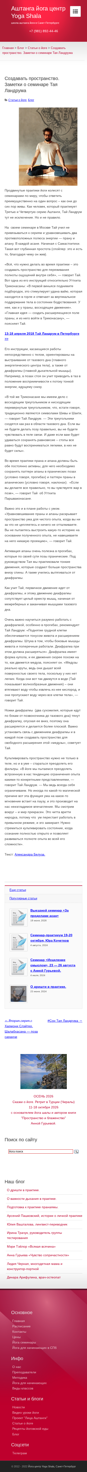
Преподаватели (24, 1372)
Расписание (21, 1326)
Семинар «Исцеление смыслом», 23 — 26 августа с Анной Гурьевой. (52, 965)
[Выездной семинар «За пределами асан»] (19, 917)
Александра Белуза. (30, 854)
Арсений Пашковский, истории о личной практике (44, 1216)
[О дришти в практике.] (19, 994)
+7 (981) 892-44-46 (43, 31)
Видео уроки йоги (25, 1412)
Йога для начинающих (29, 1383)
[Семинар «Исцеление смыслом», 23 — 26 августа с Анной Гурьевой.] (19, 967)
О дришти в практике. (48, 986)
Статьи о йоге (22, 1423)
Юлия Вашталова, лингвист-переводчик (37, 1224)
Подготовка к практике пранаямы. (32, 1207)
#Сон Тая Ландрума (65, 1020)
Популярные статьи (23, 898)
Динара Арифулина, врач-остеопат (34, 1277)
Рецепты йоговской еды (30, 1428)
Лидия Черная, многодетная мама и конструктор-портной (34, 1266)
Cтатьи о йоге (37, 48)
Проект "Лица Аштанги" (30, 1418)
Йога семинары (24, 1342)
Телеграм (19, 1453)
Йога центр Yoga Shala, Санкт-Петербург (52, 1466)
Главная (8, 48)
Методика (19, 1377)
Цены (16, 1337)
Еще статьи (18, 890)
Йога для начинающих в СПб (34, 1348)
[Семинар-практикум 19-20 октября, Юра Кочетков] (19, 942)
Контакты (19, 1331)
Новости (18, 1407)
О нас (16, 1367)
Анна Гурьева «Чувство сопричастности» (38, 1255)
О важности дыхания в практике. (32, 1199)
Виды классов (22, 1388)
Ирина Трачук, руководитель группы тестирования (34, 1235)
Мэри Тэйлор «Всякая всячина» (31, 1246)
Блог (20, 48)
